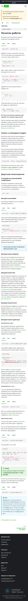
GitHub (3, 568)
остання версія (14, 18)
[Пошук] (25, 6)
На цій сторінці (6, 29)
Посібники (4, 542)
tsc (20, 381)
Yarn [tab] (8, 43)
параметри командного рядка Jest (10, 169)
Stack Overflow (5, 553)
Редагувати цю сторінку (9, 520)
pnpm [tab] (14, 43)
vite (12, 278)
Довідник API (4, 544)
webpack (13, 259)
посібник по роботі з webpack (17, 267)
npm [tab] (3, 43)
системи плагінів (6, 289)
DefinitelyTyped (14, 502)
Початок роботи (5, 540)
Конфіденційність (6, 578)
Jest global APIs (20, 421)
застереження (13, 369)
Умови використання (7, 581)
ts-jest (17, 379)
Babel (15, 201)
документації (4, 315)
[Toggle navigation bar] (2, 6)
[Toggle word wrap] (22, 161)
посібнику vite (7, 299)
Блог (2, 566)
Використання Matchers (8, 128)
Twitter (3, 557)
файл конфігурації (14, 415)
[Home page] (2, 23)
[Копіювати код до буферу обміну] (25, 49)
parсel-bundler (15, 308)
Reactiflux (3, 555)
